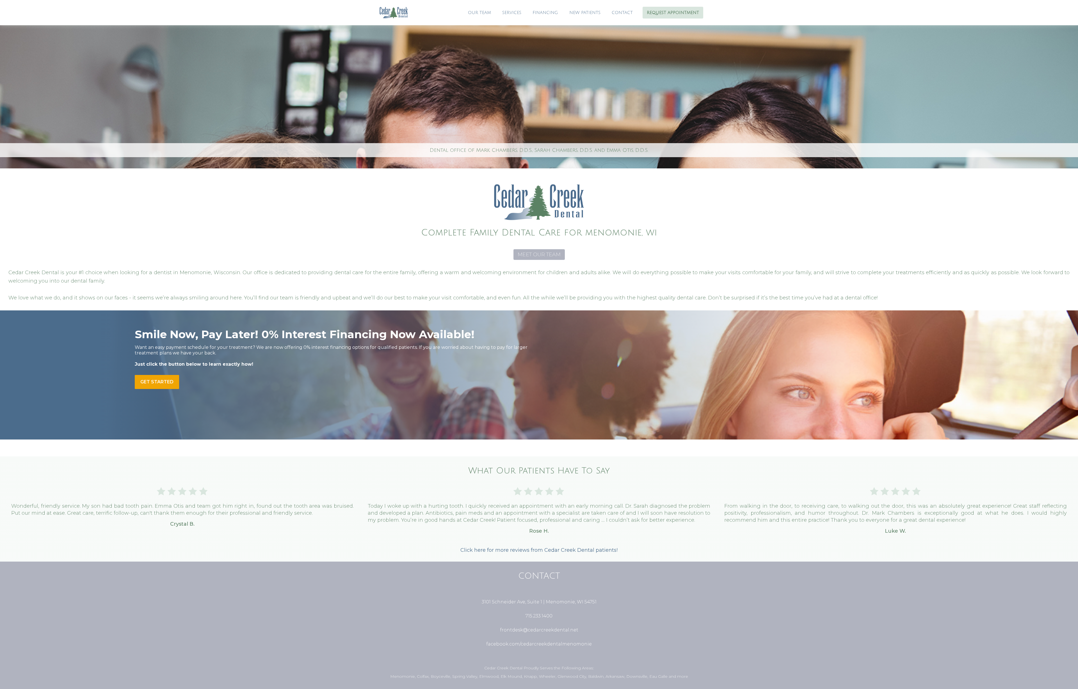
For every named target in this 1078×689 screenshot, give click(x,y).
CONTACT (622, 12)
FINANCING (545, 12)
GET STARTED (156, 381)
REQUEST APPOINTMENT (673, 12)
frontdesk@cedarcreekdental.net (539, 630)
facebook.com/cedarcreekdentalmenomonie (539, 644)
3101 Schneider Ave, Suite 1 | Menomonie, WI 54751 (539, 602)
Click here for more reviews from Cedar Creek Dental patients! (539, 550)
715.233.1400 (539, 616)
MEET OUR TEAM (539, 254)
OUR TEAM (479, 12)
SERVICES (511, 12)
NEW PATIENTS (584, 12)
